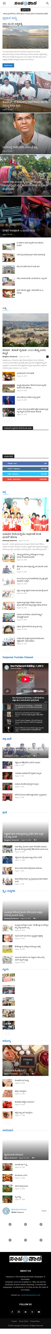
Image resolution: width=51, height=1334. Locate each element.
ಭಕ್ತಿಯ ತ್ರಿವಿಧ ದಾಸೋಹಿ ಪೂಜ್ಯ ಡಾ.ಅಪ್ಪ (29, 626)
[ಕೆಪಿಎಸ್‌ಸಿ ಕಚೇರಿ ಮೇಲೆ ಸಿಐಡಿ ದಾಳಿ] (8, 269)
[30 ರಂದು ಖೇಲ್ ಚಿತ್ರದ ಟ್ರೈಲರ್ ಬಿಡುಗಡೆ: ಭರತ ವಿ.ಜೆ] (8, 569)
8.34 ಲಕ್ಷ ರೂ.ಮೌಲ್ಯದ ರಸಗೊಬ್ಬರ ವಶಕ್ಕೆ (27, 947)
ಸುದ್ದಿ (4, 308)
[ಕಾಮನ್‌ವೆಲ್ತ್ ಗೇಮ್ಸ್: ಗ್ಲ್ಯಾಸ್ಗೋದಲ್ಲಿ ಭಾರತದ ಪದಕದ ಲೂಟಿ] (7, 881)
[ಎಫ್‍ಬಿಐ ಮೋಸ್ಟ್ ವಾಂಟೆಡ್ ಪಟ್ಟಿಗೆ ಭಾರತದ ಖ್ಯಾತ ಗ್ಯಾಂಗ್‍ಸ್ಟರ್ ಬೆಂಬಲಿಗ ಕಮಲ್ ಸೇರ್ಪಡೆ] (8, 412)
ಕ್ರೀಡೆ (4, 812)
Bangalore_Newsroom (9, 356)
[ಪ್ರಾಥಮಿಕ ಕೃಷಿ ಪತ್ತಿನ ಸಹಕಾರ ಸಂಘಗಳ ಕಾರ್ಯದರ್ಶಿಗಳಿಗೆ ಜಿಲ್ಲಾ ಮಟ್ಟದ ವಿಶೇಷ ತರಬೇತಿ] (8, 605)
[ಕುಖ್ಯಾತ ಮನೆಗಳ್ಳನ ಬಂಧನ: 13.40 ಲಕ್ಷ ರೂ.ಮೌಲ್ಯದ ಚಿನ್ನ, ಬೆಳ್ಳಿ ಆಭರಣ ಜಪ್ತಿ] (7, 927)
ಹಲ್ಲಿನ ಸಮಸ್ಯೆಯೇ (20, 1091)
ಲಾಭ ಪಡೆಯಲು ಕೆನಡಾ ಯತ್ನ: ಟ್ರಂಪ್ (28, 397)
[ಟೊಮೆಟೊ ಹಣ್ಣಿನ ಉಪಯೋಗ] (7, 1104)
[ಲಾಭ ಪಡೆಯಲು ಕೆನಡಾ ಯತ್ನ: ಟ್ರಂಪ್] (8, 400)
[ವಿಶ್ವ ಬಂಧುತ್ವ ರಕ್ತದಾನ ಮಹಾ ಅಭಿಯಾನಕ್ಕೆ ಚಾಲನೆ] (8, 593)
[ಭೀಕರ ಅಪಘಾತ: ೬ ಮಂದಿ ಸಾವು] (25, 217)
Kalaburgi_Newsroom (9, 540)
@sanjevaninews (19, 1209)
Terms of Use (23, 1321)
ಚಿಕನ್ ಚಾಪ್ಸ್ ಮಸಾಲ (21, 1186)
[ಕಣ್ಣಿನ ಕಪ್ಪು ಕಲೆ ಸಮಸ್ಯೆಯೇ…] (7, 1115)
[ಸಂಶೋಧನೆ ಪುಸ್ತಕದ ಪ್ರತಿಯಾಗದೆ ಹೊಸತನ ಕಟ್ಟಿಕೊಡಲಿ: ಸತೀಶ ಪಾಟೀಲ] (8, 641)
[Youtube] (38, 1312)
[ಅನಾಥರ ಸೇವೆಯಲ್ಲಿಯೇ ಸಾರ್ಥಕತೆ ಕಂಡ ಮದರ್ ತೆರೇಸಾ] (25, 514)
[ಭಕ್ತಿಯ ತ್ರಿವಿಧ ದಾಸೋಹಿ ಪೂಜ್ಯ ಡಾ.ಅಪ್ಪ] (8, 629)
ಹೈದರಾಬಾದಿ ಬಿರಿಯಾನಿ (13, 1154)
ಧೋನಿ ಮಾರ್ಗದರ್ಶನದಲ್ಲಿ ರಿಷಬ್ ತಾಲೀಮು (28, 868)
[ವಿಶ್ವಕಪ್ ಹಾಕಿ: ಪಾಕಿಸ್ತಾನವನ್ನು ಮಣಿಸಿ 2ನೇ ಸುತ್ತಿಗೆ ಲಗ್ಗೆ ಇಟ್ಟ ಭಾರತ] (25, 829)
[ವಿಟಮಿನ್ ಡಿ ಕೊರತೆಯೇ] (25, 1060)
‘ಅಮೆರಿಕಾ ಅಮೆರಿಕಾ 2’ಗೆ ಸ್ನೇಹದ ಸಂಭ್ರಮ (28, 773)
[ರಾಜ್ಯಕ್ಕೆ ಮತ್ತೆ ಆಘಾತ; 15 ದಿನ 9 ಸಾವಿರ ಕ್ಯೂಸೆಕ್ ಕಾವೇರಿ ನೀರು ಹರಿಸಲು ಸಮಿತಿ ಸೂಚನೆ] (8, 388)
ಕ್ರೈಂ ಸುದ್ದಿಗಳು (8, 890)
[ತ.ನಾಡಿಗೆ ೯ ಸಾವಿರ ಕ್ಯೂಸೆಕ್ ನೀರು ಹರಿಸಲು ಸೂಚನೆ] (8, 245)
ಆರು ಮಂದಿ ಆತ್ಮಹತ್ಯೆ (12, 23)
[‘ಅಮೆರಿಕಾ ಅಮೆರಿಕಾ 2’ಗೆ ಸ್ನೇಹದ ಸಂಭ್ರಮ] (7, 775)
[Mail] (25, 1312)
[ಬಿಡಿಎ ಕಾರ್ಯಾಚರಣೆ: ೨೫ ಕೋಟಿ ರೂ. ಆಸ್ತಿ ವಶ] (8, 281)
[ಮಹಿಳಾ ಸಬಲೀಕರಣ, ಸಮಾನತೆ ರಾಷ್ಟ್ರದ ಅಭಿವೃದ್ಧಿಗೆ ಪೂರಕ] (8, 617)
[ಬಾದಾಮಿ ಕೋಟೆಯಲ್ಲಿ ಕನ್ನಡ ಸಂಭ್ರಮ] (7, 786)
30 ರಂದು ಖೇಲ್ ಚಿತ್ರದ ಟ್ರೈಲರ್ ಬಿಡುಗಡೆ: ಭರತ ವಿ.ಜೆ (25, 14)
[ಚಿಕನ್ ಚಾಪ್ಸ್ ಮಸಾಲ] (7, 1188)
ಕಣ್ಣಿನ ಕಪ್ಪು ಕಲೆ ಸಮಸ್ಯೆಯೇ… (24, 1113)
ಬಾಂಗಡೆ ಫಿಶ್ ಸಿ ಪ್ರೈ (21, 1165)
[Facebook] (12, 1312)
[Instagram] (18, 1311)
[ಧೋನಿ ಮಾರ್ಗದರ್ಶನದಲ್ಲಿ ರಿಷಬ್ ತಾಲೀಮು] (7, 870)
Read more (8, 65)
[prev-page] (4, 301)
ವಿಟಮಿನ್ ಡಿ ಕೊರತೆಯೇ (14, 1070)
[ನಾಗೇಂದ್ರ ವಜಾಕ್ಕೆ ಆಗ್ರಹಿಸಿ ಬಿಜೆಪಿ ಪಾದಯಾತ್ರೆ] (8, 257)
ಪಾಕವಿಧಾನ (7, 1130)
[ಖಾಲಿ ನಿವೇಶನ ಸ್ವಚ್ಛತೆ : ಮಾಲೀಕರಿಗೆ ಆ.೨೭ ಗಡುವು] (8, 293)
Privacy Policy (34, 1321)
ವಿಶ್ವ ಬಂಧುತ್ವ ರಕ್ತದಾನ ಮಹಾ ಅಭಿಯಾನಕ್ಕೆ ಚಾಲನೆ (32, 590)
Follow (44, 469)
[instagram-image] (9, 1224)
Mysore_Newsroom (10, 1074)
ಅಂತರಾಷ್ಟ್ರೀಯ (18, 308)
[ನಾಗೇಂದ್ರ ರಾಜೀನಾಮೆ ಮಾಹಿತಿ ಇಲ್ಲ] (25, 133)
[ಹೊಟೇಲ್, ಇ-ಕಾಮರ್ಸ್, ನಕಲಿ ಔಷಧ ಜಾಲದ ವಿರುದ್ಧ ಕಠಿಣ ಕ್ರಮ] (25, 92)
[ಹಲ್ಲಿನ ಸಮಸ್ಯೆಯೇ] (7, 1093)
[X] (32, 1312)
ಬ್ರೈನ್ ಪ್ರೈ (18, 1197)
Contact (14, 1321)
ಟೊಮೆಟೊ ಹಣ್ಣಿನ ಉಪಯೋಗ (24, 1102)
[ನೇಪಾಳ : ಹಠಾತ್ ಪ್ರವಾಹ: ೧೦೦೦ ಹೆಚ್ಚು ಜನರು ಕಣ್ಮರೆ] (25, 330)
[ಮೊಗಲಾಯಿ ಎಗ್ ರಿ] (7, 1178)
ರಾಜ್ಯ (36, 308)
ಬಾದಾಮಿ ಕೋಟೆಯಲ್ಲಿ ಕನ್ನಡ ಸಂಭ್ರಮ (27, 784)
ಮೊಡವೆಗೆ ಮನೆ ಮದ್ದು (22, 1080)
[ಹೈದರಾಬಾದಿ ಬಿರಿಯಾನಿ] (25, 1147)
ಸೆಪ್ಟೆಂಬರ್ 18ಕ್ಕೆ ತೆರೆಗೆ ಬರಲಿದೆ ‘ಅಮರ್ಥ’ (27, 763)
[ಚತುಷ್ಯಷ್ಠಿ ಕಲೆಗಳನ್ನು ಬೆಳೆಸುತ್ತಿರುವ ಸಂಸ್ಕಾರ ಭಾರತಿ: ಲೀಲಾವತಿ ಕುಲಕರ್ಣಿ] (8, 557)
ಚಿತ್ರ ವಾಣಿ (7, 738)
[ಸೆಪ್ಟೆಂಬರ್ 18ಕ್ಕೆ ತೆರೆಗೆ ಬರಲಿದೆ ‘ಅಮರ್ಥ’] (7, 765)
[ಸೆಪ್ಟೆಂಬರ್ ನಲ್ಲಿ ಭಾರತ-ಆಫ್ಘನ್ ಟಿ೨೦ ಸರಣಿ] (7, 860)
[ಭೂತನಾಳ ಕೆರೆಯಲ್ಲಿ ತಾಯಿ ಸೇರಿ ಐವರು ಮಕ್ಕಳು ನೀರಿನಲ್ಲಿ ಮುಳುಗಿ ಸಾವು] (25, 908)
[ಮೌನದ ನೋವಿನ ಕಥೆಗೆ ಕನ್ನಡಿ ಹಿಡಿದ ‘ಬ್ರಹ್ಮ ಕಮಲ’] (7, 797)
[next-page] (8, 301)
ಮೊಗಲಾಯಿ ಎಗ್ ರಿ (21, 1175)
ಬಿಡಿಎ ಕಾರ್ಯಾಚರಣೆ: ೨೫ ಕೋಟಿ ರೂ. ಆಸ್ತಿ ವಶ (32, 278)
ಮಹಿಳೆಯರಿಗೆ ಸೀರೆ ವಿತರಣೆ (25, 373)
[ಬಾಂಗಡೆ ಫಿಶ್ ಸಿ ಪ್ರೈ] (7, 1167)
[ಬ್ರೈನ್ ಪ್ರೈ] (7, 1199)
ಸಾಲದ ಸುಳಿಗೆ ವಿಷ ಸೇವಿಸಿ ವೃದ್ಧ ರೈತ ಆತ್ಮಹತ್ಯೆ (29, 936)
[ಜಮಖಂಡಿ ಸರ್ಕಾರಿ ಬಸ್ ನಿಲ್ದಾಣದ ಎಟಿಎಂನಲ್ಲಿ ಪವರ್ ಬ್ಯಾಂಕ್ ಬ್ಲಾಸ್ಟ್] (7, 960)
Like (45, 463)
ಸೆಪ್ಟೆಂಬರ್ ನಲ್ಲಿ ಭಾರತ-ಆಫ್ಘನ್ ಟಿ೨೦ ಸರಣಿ (28, 857)
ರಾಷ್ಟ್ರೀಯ (29, 308)
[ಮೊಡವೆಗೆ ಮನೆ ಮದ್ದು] (7, 1083)
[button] (4, 3)
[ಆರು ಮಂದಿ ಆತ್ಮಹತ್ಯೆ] (25, 37)
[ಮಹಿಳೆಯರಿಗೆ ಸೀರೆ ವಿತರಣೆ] (8, 376)
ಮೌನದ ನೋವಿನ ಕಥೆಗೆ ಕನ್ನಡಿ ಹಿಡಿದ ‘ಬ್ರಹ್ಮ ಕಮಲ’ (31, 795)
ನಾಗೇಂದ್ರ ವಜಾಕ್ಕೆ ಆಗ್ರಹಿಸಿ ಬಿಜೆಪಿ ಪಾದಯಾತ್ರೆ (31, 255)
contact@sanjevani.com (30, 1295)
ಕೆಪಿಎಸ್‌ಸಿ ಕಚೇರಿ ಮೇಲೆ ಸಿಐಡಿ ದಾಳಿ (28, 266)
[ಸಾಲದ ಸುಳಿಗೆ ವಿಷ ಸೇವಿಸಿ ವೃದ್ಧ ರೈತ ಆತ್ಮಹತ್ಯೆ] (7, 938)
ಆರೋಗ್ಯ (6, 1040)
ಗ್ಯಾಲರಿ (5, 969)
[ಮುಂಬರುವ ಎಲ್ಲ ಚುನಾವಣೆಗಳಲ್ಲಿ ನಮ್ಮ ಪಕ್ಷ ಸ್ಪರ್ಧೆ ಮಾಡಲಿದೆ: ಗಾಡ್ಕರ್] (8, 581)
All (10, 308)
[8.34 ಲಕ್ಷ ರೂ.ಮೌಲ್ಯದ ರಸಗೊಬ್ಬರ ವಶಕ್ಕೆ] (7, 949)
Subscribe (43, 479)
